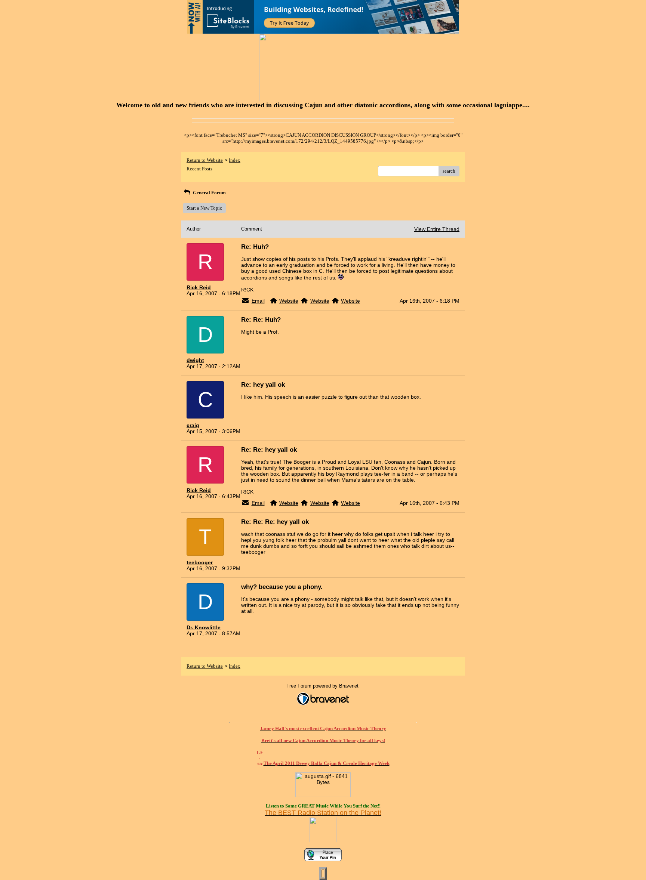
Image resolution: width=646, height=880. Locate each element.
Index (234, 160)
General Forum (209, 192)
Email (258, 301)
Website (288, 301)
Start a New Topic (204, 208)
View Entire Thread (436, 229)
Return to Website (205, 160)
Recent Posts (199, 169)
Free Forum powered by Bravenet (323, 686)
